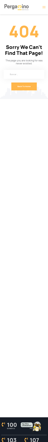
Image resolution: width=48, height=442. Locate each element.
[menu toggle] (44, 7)
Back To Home (24, 86)
